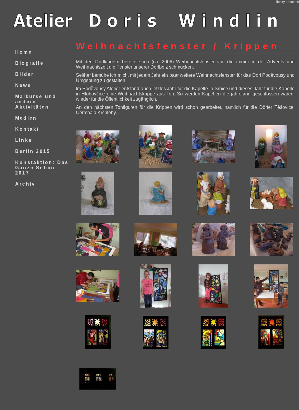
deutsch (293, 2)
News (23, 85)
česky (280, 2)
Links (23, 140)
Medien (26, 118)
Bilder (24, 74)
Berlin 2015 (32, 151)
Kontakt (27, 129)
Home (23, 52)
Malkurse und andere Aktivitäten (35, 101)
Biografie (29, 63)
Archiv (25, 184)
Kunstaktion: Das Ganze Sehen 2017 (42, 167)
